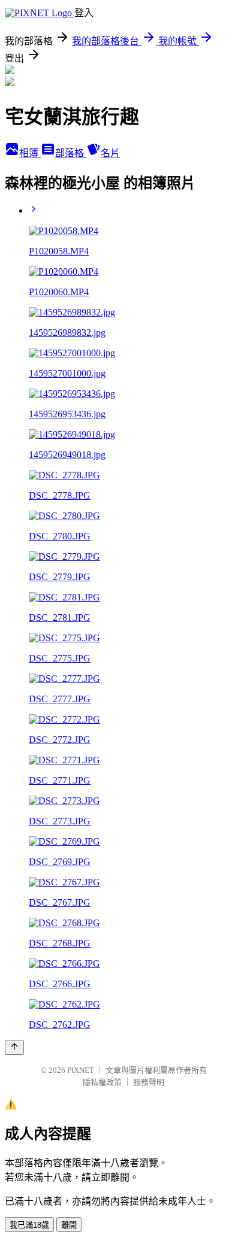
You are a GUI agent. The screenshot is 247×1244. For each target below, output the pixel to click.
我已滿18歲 (29, 1225)
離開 (69, 1225)
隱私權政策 (102, 1082)
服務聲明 (148, 1082)
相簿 (30, 153)
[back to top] (14, 1047)
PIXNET (80, 1070)
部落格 (70, 153)
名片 (110, 153)
